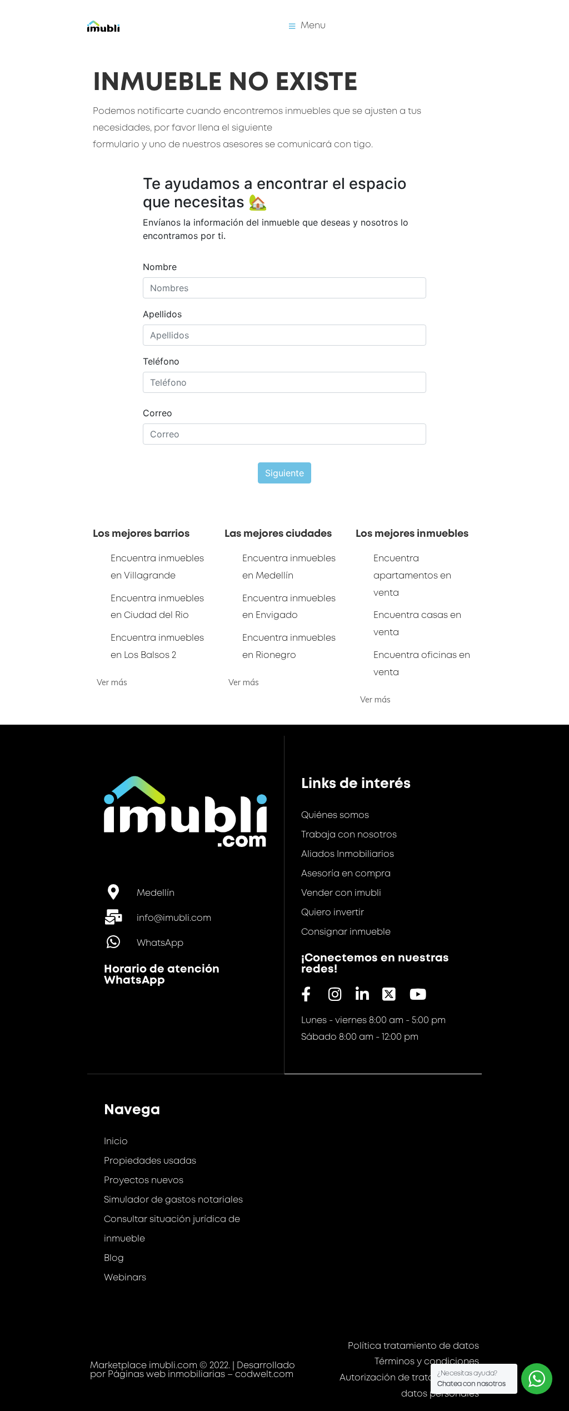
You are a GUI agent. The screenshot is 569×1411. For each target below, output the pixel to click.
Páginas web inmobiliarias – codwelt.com (200, 1374)
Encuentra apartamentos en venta (412, 576)
